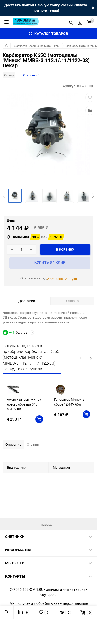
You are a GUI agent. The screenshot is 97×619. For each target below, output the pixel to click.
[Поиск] (71, 22)
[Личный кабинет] (80, 22)
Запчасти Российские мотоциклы (36, 46)
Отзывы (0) (32, 75)
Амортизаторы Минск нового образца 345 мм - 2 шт (24, 404)
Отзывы (33, 444)
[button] (93, 195)
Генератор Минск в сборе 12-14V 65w (69, 402)
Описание (13, 444)
